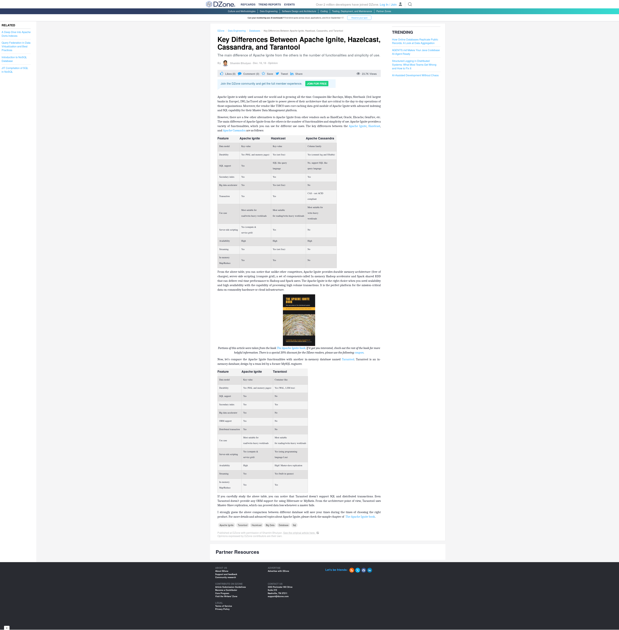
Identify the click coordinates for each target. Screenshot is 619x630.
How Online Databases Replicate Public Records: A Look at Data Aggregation (415, 41)
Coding (324, 11)
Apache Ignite (358, 126)
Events (289, 4)
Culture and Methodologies (241, 11)
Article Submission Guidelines (230, 586)
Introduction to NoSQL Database (14, 59)
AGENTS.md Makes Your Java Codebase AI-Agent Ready (416, 52)
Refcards (248, 4)
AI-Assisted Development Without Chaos (415, 75)
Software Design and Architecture (299, 11)
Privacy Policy (222, 608)
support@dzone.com (278, 596)
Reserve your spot (359, 17)
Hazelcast (374, 126)
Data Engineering (269, 11)
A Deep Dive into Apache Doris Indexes (16, 34)
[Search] (410, 4)
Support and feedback (226, 574)
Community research (225, 577)
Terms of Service (223, 605)
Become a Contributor (226, 589)
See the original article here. (299, 533)
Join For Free (317, 83)
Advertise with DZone (278, 570)
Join (394, 4)
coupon (359, 352)
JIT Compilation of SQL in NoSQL (15, 70)
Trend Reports (269, 4)
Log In (384, 4)
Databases (254, 30)
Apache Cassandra (234, 130)
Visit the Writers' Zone (226, 596)
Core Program (222, 593)
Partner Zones (383, 11)
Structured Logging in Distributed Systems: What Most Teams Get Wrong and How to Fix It (414, 64)
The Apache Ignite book (291, 348)
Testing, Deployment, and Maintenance (352, 11)
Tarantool (348, 359)
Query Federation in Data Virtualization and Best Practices (16, 46)
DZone (220, 30)
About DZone (221, 570)
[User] (400, 4)
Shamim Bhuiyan (240, 63)
